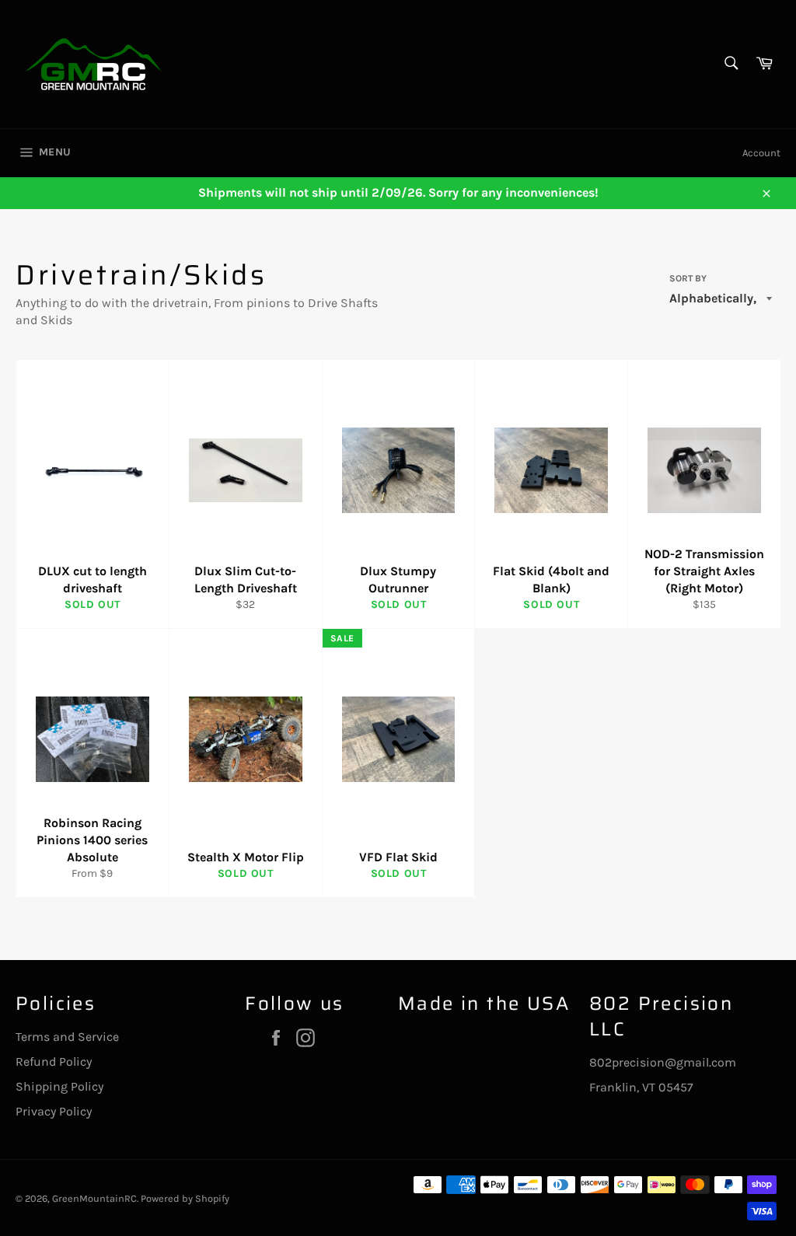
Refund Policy (54, 1061)
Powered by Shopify (185, 1198)
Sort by (688, 278)
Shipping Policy (59, 1086)
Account (761, 153)
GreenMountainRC (94, 1198)
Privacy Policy (54, 1111)
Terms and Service (67, 1036)
